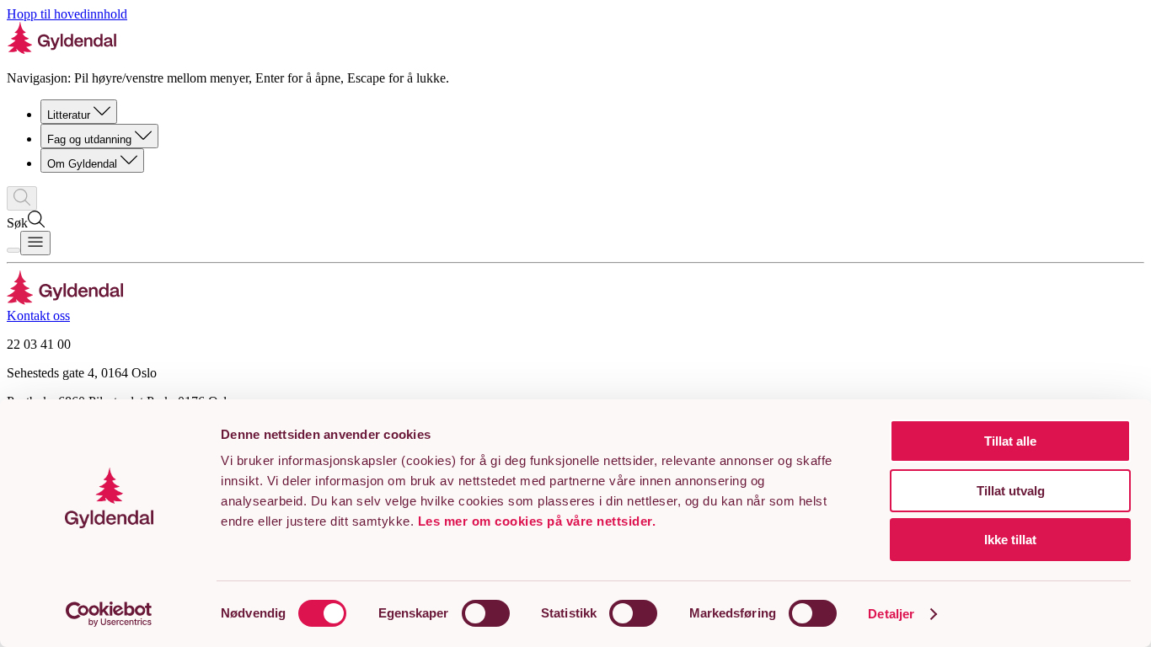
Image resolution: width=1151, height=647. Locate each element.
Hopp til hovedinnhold (67, 14)
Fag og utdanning (89, 139)
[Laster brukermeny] (13, 250)
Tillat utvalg (1011, 491)
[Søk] (22, 198)
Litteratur (68, 115)
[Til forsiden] (65, 300)
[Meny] (35, 243)
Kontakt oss (38, 315)
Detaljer (891, 614)
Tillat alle (1010, 441)
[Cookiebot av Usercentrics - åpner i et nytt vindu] (109, 614)
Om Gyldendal (82, 164)
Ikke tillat (1010, 539)
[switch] (486, 613)
